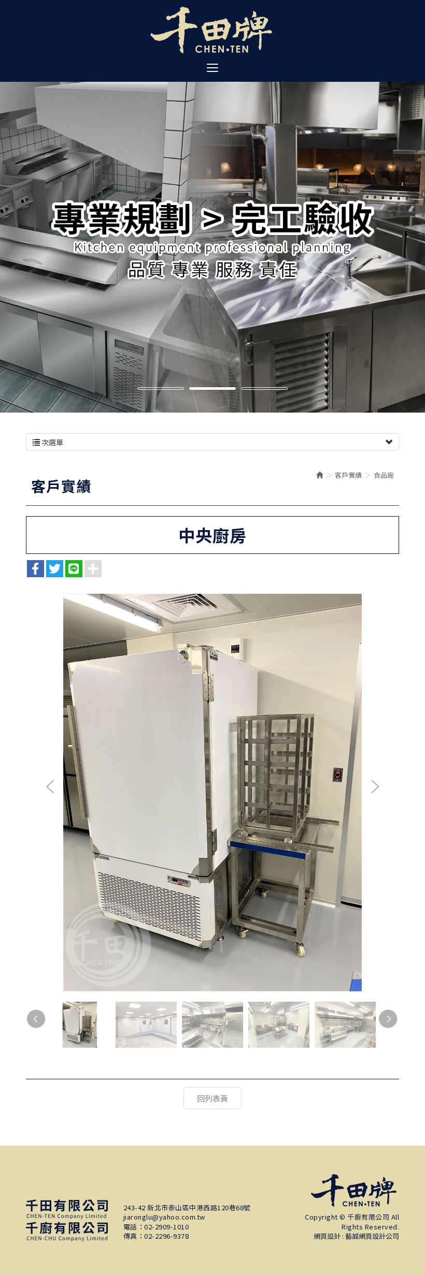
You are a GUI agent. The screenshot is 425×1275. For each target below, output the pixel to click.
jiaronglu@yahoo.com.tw (164, 1217)
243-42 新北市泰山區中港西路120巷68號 (187, 1207)
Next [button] (374, 787)
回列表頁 (212, 1098)
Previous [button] (50, 787)
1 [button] (160, 389)
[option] (212, 236)
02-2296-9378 (166, 1236)
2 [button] (212, 389)
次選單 (51, 442)
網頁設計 (327, 1236)
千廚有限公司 (212, 30)
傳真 (130, 1236)
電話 (130, 1227)
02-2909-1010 (166, 1227)
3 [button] (264, 389)
